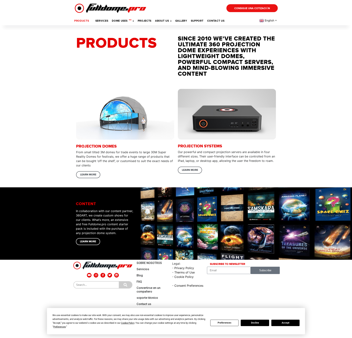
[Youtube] (89, 275)
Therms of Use (184, 272)
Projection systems (200, 146)
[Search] (125, 285)
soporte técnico (147, 298)
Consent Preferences (188, 285)
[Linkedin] (116, 275)
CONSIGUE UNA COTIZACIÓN (252, 8)
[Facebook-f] (102, 275)
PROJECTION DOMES (96, 146)
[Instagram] (96, 275)
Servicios (143, 269)
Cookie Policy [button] (127, 323)
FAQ (139, 281)
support (197, 20)
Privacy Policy (184, 268)
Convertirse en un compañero (148, 289)
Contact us (216, 20)
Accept (285, 323)
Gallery (181, 20)
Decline (255, 323)
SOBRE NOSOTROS (149, 263)
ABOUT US (162, 20)
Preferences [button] (59, 327)
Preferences (224, 323)
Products (81, 20)
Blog (140, 275)
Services (101, 20)
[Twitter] (109, 275)
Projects (145, 20)
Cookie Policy (184, 277)
